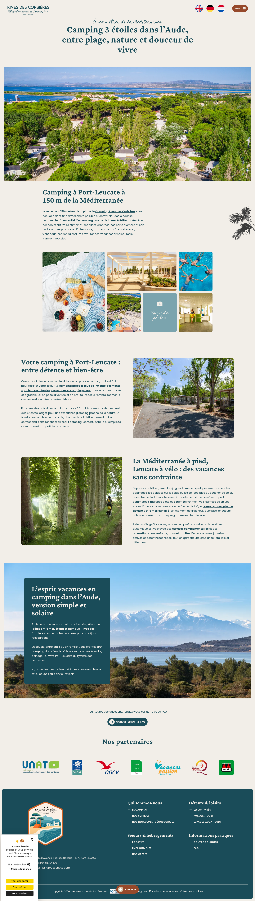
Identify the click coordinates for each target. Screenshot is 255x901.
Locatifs (138, 842)
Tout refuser (20, 887)
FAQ (196, 848)
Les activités (202, 809)
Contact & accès (206, 842)
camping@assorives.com (53, 867)
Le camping (139, 809)
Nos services (141, 815)
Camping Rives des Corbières (115, 211)
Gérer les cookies (191, 891)
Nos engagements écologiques (153, 822)
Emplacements (142, 848)
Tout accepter (19, 881)
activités (180, 502)
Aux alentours (204, 815)
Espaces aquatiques (207, 822)
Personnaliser (20, 893)
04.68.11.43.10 (49, 863)
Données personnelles (163, 891)
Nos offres (139, 854)
